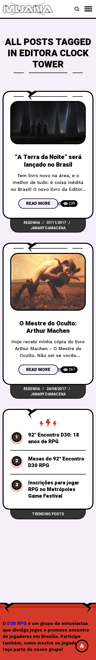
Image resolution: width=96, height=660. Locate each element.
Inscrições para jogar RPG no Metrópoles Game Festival (53, 489)
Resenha (32, 222)
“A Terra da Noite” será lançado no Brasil (48, 161)
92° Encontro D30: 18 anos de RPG (53, 438)
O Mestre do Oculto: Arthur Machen (48, 327)
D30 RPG (17, 623)
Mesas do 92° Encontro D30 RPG (56, 462)
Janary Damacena (48, 228)
